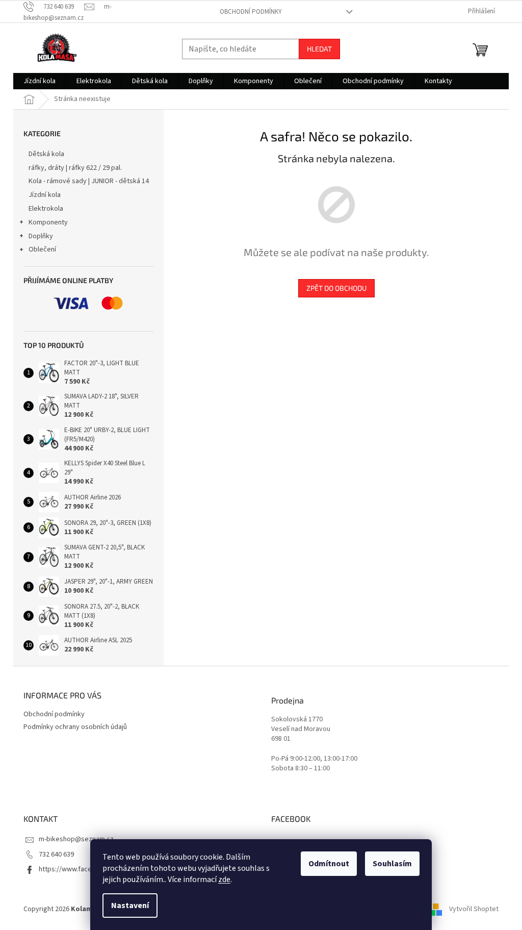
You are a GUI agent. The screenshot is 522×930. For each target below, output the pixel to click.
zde (224, 879)
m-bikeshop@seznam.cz (76, 839)
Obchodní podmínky (251, 11)
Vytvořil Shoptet (474, 909)
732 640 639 (56, 854)
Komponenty (48, 222)
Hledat (319, 48)
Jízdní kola (45, 195)
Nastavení (130, 905)
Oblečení (42, 249)
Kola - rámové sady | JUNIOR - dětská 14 (89, 181)
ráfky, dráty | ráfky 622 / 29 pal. (75, 168)
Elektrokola (46, 209)
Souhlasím (392, 863)
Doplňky (41, 236)
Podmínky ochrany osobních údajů (75, 727)
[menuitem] (39, 81)
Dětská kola (46, 154)
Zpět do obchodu (336, 288)
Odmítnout (328, 863)
